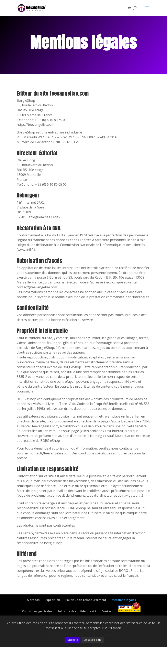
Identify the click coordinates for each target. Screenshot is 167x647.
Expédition (52, 600)
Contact (107, 611)
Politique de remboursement (85, 600)
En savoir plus (92, 639)
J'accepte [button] (72, 639)
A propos (33, 600)
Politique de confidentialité (76, 611)
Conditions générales (37, 611)
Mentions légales (124, 600)
